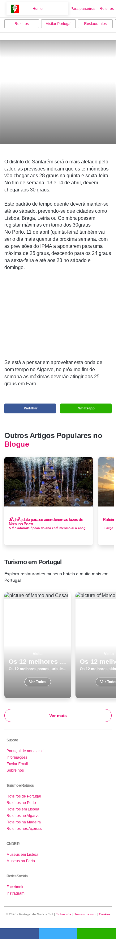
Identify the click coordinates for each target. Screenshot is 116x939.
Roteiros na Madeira (23, 822)
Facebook (14, 887)
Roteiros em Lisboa (22, 809)
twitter (58, 933)
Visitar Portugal (58, 24)
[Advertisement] (58, 317)
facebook (19, 933)
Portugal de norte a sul (25, 751)
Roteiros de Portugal (23, 796)
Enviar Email (17, 764)
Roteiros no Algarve (23, 816)
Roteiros (107, 8)
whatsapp (96, 933)
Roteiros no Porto (21, 803)
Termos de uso (85, 914)
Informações (16, 757)
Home (37, 8)
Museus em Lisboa (22, 854)
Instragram (15, 893)
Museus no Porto (20, 861)
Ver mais (58, 715)
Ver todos (37, 645)
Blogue (16, 444)
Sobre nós (15, 770)
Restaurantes (95, 24)
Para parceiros (83, 8)
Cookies (104, 914)
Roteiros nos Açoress (24, 828)
